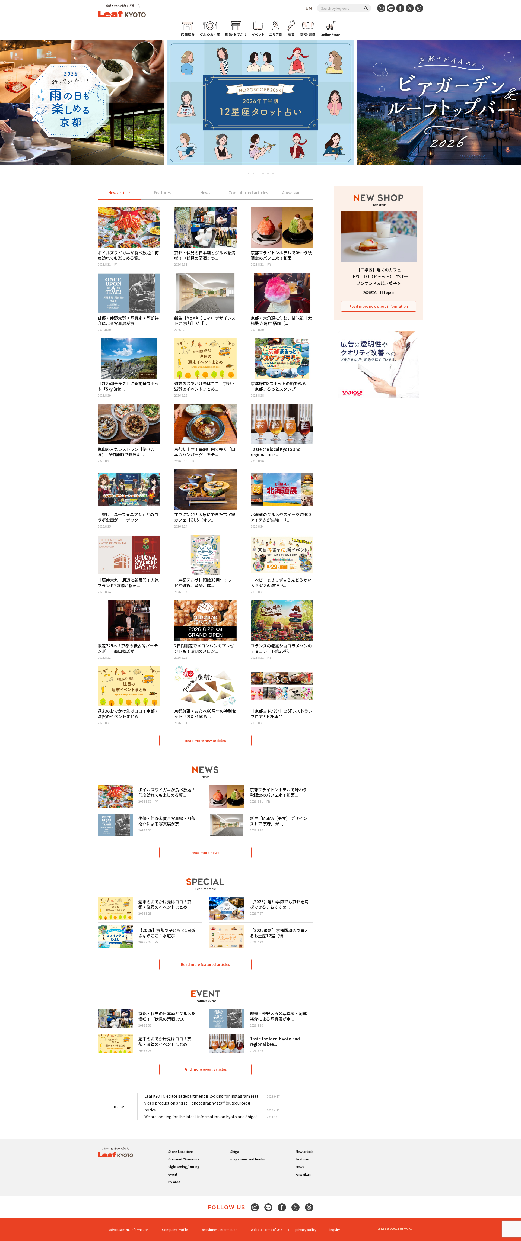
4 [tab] (263, 173)
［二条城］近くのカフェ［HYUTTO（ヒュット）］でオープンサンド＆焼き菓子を (378, 276)
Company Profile (175, 1229)
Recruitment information (219, 1229)
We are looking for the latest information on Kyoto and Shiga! (200, 1116)
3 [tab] (258, 173)
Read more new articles (205, 740)
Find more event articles (205, 1069)
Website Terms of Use (266, 1229)
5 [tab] (268, 173)
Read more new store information (378, 306)
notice (150, 1110)
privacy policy (305, 1229)
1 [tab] (248, 173)
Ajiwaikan (291, 192)
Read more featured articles (205, 964)
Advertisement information (129, 1229)
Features (162, 192)
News (205, 192)
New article (119, 192)
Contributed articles (248, 192)
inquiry (334, 1229)
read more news (205, 852)
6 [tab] (273, 173)
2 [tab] (253, 173)
